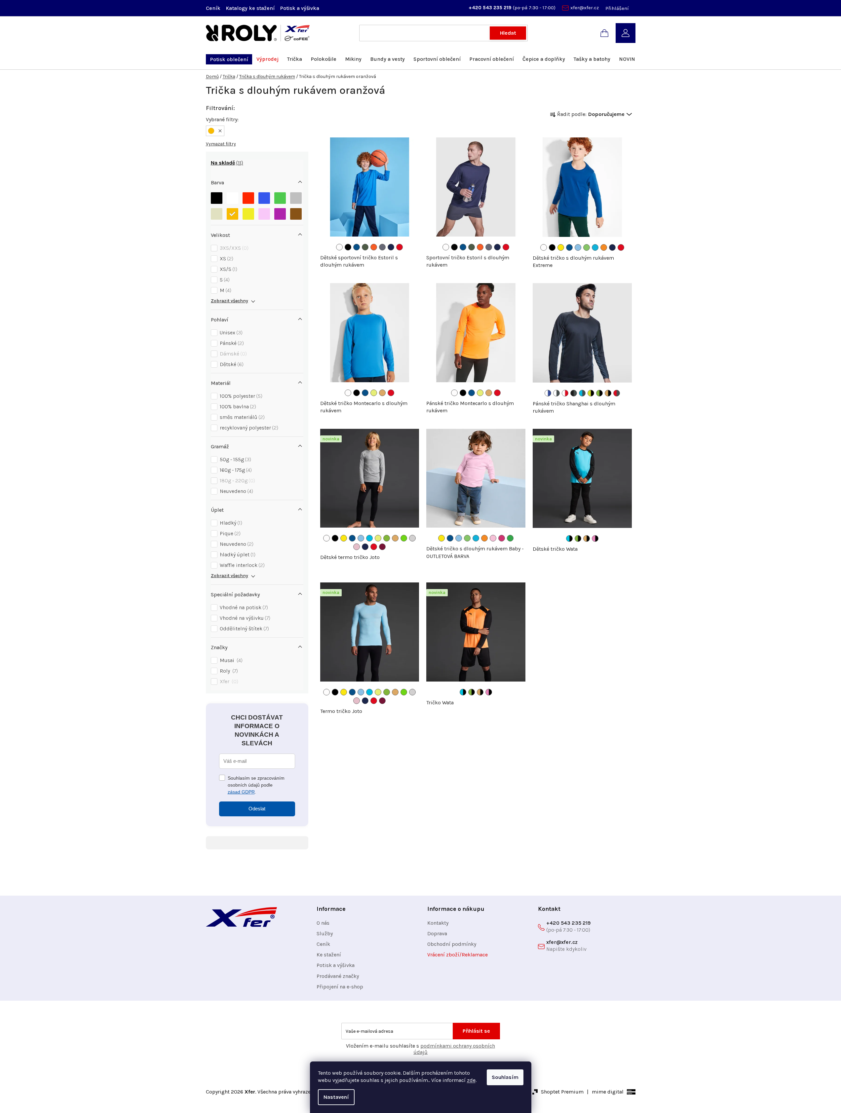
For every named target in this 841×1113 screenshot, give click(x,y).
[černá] (216, 198)
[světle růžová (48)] (493, 538)
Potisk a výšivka (299, 8)
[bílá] (232, 198)
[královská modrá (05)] (356, 247)
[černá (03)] (348, 247)
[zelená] (280, 198)
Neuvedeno (235, 491)
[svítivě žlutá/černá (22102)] (591, 393)
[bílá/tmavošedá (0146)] (556, 393)
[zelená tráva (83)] (510, 538)
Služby (325, 933)
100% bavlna (237, 406)
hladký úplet (237, 554)
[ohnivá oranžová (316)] (373, 247)
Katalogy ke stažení (250, 8)
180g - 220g (236, 480)
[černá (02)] (552, 247)
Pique (229, 533)
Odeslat (256, 808)
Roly (228, 671)
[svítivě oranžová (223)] (382, 393)
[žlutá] (248, 214)
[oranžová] (232, 214)
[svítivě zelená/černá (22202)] (599, 393)
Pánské (231, 343)
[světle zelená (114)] (586, 247)
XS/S (228, 269)
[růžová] (264, 214)
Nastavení (336, 1097)
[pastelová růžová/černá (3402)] (595, 538)
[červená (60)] (399, 247)
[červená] (248, 198)
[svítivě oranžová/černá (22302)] (608, 393)
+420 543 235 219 (491, 8)
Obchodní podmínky (451, 944)
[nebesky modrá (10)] (578, 247)
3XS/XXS (233, 248)
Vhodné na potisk (243, 607)
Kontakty (437, 923)
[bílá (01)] (339, 247)
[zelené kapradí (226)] (404, 538)
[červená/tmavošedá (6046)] (616, 393)
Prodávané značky (338, 976)
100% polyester (240, 396)
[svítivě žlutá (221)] (373, 393)
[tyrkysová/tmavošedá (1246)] (582, 393)
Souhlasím (505, 1077)
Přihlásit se (476, 1031)
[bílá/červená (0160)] (565, 393)
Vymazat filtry (221, 144)
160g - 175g (235, 470)
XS (226, 258)
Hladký (230, 523)
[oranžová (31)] (603, 247)
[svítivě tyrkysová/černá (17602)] (569, 538)
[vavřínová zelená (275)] (365, 247)
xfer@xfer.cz (584, 8)
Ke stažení (329, 954)
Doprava (437, 933)
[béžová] (216, 214)
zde (471, 1080)
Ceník (213, 8)
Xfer (228, 681)
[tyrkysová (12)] (595, 247)
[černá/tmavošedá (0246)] (573, 393)
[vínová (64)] (382, 546)
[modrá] (264, 198)
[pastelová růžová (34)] (356, 546)
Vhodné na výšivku (244, 618)
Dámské (232, 354)
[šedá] (296, 198)
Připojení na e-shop (340, 986)
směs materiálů (241, 417)
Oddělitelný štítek (243, 628)
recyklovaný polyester (248, 428)
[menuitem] (229, 59)
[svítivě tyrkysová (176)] (369, 538)
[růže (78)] (501, 538)
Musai (230, 660)
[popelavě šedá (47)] (382, 247)
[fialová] (280, 214)
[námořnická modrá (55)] (391, 247)
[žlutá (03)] (560, 247)
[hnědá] (296, 214)
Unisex (230, 332)
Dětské (231, 364)
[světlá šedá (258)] (412, 538)
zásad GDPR (241, 792)
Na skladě (226, 163)
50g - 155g (234, 459)
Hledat (508, 33)
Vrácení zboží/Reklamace (457, 954)
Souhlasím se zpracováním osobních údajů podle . (256, 785)
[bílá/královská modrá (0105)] (548, 393)
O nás (323, 923)
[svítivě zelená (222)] (386, 538)
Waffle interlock (241, 565)
